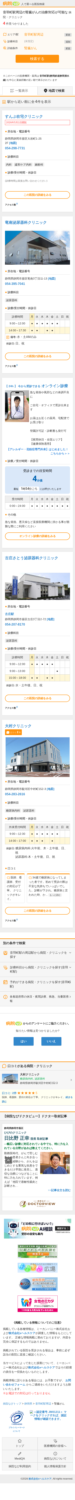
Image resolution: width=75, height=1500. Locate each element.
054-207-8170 (15, 624)
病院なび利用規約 (20, 1466)
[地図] (13, 143)
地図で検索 (57, 90)
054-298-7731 (15, 148)
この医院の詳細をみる (38, 194)
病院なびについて (55, 1458)
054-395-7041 (15, 283)
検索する (37, 59)
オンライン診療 (36, 386)
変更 (68, 35)
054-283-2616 (15, 794)
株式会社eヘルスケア (22, 1333)
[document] (37, 159)
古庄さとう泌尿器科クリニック (31, 558)
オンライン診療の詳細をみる (37, 536)
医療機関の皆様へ (55, 1445)
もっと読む (55, 895)
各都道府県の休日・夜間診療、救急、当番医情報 (39, 999)
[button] (8, 1160)
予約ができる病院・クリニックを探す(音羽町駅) (40, 984)
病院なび (11, 3)
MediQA (20, 1458)
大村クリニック (18, 726)
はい (24, 1041)
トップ (20, 1445)
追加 (68, 41)
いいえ (51, 1041)
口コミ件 (15, 732)
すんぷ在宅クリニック (24, 116)
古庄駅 (9, 614)
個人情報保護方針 (55, 1466)
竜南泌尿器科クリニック (26, 222)
